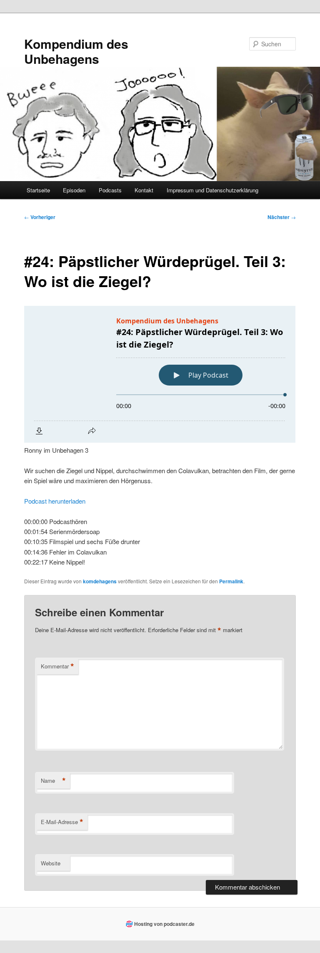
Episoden (74, 190)
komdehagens (100, 581)
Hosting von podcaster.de (164, 924)
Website (50, 863)
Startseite (38, 190)
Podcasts (110, 190)
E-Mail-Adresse (62, 822)
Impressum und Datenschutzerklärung (212, 190)
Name (53, 780)
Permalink (231, 581)
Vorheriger (39, 217)
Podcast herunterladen (54, 501)
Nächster (282, 217)
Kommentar (57, 666)
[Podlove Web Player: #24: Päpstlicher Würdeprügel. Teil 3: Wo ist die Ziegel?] (159, 374)
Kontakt (144, 190)
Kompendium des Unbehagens (76, 51)
